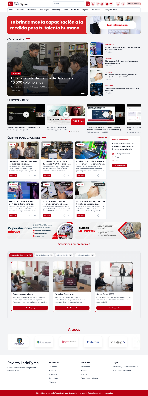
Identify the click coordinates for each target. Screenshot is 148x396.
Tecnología (53, 378)
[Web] (93, 4)
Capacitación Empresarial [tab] (20, 255)
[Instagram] (102, 4)
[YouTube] (111, 4)
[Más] (35, 175)
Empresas (53, 374)
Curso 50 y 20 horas (89, 378)
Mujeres (52, 382)
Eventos (84, 374)
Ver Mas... (29, 308)
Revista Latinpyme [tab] (44, 255)
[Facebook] (98, 4)
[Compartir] (30, 175)
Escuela (84, 370)
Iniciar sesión (133, 4)
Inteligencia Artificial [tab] (84, 255)
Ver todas (101, 138)
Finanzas (52, 370)
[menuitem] (11, 10)
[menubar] (74, 10)
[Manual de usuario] (118, 4)
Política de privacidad (122, 370)
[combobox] (69, 4)
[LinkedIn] (107, 4)
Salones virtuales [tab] (64, 255)
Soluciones (85, 367)
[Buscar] (88, 4)
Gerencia (53, 367)
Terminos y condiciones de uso (125, 367)
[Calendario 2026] (123, 4)
